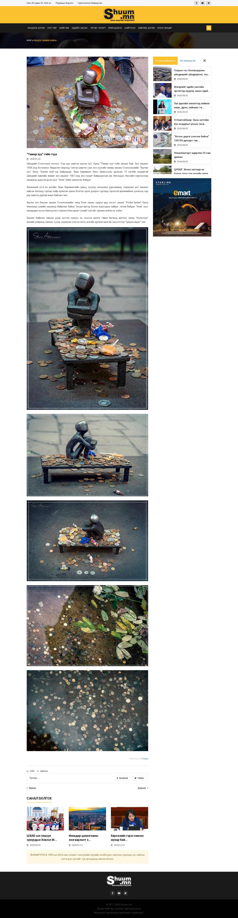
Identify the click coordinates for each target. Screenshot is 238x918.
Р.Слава (144, 759)
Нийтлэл (130, 28)
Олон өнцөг (164, 28)
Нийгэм (64, 28)
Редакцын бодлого (64, 3)
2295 (31, 771)
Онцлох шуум (36, 28)
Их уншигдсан (188, 60)
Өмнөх (32, 788)
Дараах (142, 788)
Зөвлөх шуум (146, 28)
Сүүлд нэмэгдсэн (165, 60)
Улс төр (52, 28)
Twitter (140, 778)
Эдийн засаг (80, 28)
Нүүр (29, 40)
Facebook (123, 778)
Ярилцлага (115, 28)
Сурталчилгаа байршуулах (90, 3)
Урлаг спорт (98, 28)
